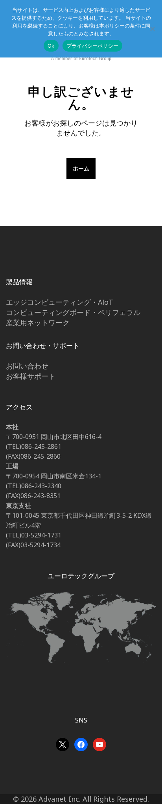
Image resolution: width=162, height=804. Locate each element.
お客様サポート (30, 376)
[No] (152, 29)
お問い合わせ (27, 366)
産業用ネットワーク (38, 322)
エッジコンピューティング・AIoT (59, 302)
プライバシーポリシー (92, 46)
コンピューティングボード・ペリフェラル (73, 312)
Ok (51, 46)
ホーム (81, 168)
